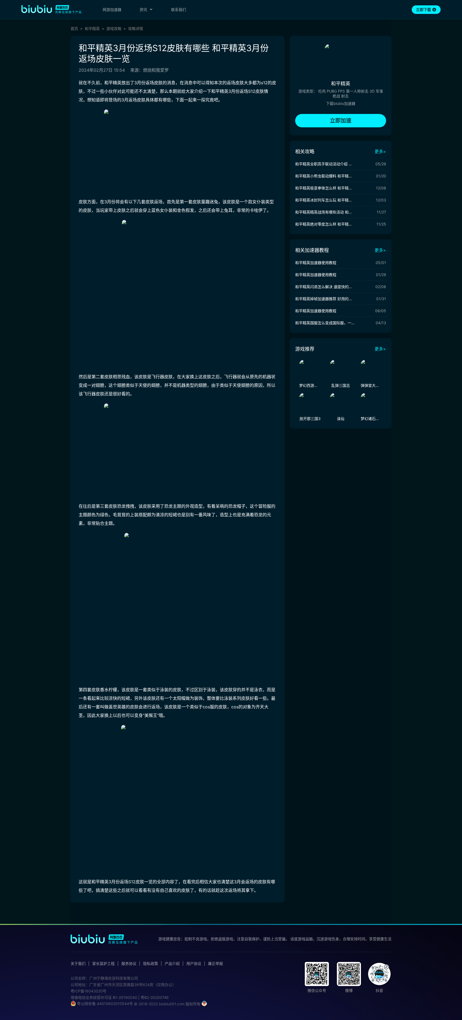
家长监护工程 (103, 963)
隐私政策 (150, 963)
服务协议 (128, 963)
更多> (380, 151)
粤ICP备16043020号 (88, 991)
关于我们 (78, 963)
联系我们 (178, 9)
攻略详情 (135, 28)
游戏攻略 (113, 28)
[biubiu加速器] (51, 9)
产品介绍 (172, 963)
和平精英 (92, 28)
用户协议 (193, 963)
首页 (74, 28)
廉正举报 (215, 963)
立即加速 (340, 120)
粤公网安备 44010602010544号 (104, 1003)
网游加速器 (112, 9)
